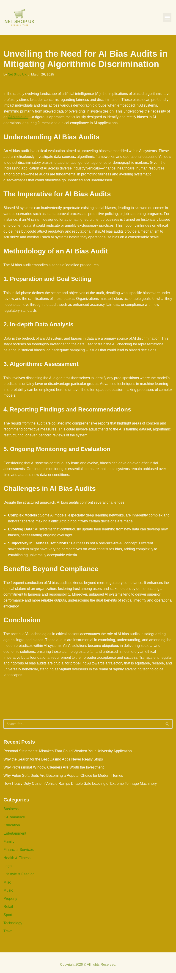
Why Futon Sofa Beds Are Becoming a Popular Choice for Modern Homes (63, 775)
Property (10, 898)
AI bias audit (18, 117)
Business (11, 809)
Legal (8, 866)
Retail (8, 906)
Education (11, 825)
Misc (7, 882)
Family (8, 842)
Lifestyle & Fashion (19, 874)
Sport (7, 915)
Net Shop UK (17, 74)
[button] (167, 17)
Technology (12, 923)
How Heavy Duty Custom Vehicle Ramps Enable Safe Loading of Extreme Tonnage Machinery (80, 783)
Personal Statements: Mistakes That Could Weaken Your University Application (67, 751)
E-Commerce (14, 817)
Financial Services (18, 850)
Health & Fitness (16, 858)
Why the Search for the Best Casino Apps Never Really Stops (53, 759)
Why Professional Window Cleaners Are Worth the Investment (53, 767)
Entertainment (14, 833)
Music (8, 890)
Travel (8, 931)
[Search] (167, 724)
